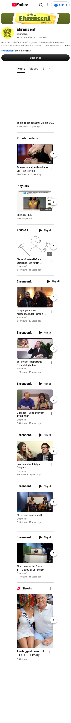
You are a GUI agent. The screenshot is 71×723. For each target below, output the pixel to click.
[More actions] (51, 168)
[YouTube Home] (19, 5)
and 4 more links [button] (23, 51)
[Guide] (5, 5)
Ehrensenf (22, 266)
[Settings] (48, 5)
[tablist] (35, 69)
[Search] (41, 5)
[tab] (21, 69)
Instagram (9, 51)
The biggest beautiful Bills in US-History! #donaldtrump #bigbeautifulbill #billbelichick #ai (35, 122)
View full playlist (24, 219)
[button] (49, 69)
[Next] (53, 154)
